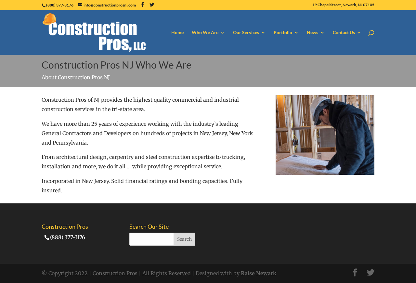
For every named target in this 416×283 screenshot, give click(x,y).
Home (177, 32)
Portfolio (283, 32)
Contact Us (344, 32)
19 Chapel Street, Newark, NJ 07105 (343, 5)
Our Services (246, 32)
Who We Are (205, 32)
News (312, 32)
